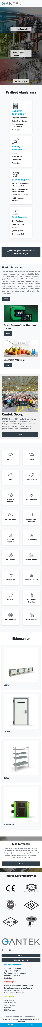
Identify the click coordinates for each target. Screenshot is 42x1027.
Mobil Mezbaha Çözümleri (14, 993)
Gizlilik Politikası (26, 1019)
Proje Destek (17, 156)
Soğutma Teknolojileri (21, 29)
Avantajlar (16, 163)
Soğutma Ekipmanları (20, 117)
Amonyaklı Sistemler (12, 975)
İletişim (35, 1019)
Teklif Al (21, 955)
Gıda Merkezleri (18, 234)
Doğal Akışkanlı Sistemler (18, 54)
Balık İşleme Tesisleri (20, 195)
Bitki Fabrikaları (18, 221)
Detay (6, 298)
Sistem (14, 153)
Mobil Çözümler (18, 224)
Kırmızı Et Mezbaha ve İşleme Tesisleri (18, 985)
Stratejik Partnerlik (21, 960)
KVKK (5, 1019)
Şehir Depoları (17, 230)
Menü (10, 1025)
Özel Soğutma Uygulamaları (15, 973)
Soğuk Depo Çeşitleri (20, 121)
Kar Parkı (15, 227)
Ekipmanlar (16, 159)
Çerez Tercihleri (13, 1019)
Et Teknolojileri (21, 81)
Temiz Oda (16, 130)
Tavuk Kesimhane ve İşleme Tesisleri (18, 988)
